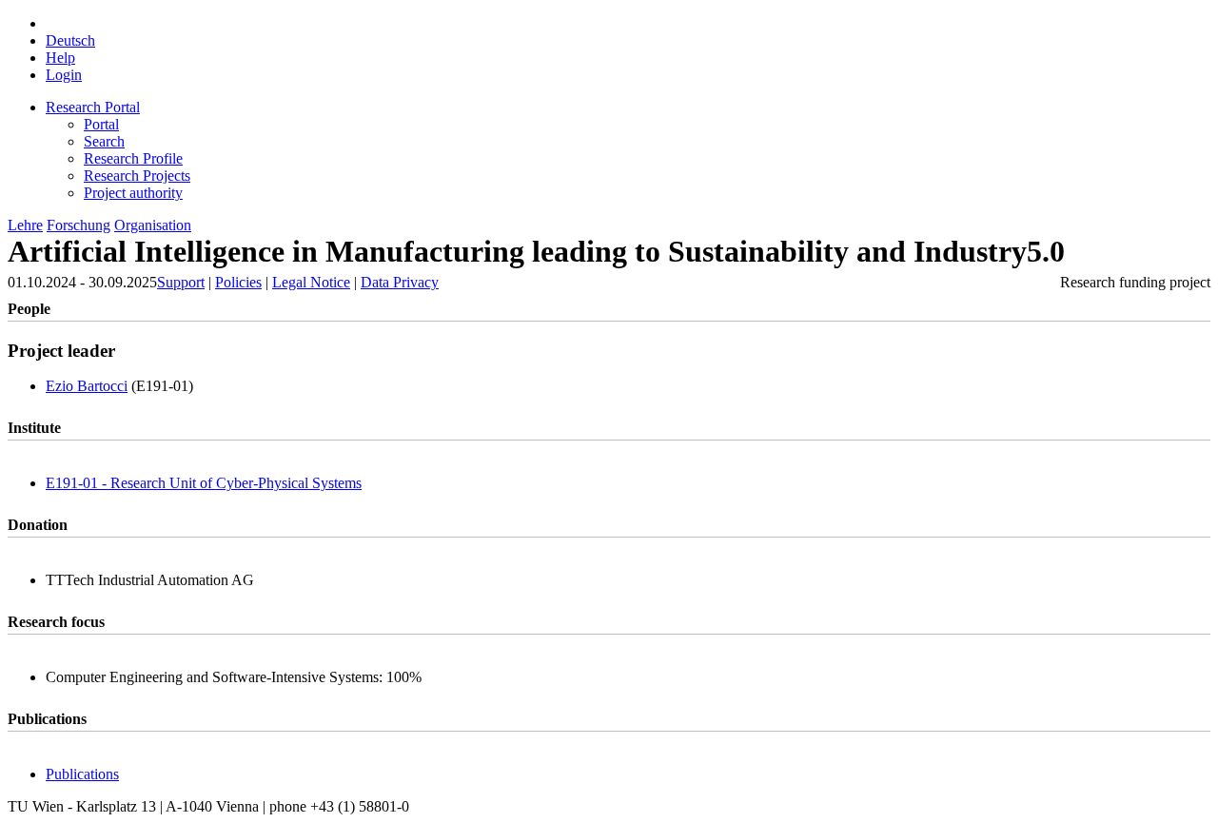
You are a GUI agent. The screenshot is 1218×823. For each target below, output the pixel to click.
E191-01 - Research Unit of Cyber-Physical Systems (204, 483)
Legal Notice (311, 282)
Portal (101, 124)
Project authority (133, 193)
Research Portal (93, 107)
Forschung (78, 225)
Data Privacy (400, 282)
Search (104, 141)
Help (60, 57)
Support (181, 282)
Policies (238, 282)
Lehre (25, 225)
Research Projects (137, 175)
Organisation (152, 225)
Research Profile (133, 158)
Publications (82, 774)
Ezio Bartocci (87, 386)
